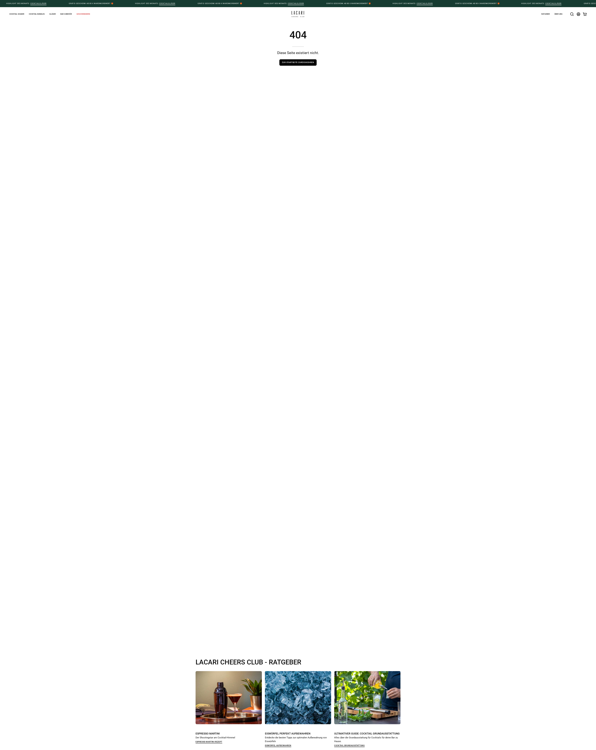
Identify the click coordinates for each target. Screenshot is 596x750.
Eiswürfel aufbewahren (278, 745)
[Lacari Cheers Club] (298, 14)
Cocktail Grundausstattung (349, 745)
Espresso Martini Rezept (209, 742)
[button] (83, 14)
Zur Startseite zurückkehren (298, 62)
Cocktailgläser (38, 3)
